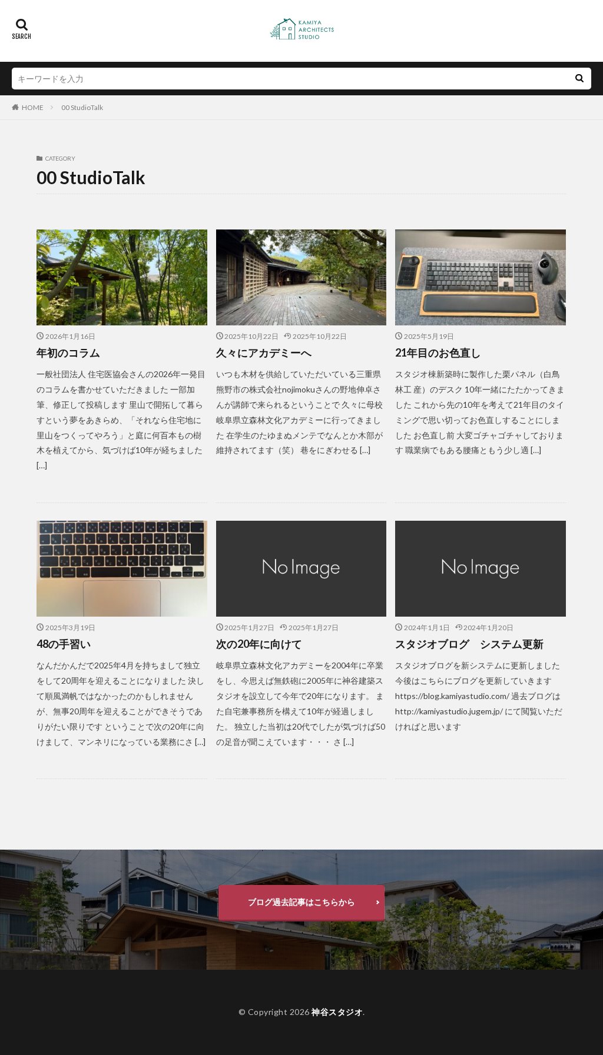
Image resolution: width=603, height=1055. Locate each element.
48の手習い (64, 643)
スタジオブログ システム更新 (469, 643)
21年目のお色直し (438, 352)
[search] (579, 78)
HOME (33, 107)
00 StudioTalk (82, 107)
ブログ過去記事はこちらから (301, 902)
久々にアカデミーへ (264, 352)
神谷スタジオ (337, 1012)
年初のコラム (68, 352)
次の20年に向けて (259, 643)
